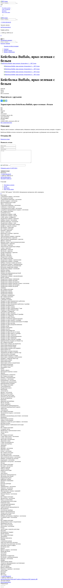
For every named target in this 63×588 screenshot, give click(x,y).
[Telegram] (6, 101)
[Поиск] (16, 3)
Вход (9, 582)
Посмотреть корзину (6, 40)
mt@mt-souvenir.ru (6, 27)
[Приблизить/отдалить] (4, 585)
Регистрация (4, 582)
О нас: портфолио (6, 9)
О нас (5, 186)
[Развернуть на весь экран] (3, 585)
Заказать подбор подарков (11, 46)
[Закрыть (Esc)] (1, 585)
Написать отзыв (5, 139)
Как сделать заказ (6, 12)
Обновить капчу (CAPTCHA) (9, 168)
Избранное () (26, 579)
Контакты (4, 10)
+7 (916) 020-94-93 (6, 22)
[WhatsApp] (4, 101)
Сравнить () (33, 579)
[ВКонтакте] (2, 101)
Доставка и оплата (6, 8)
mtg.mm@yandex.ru (6, 178)
